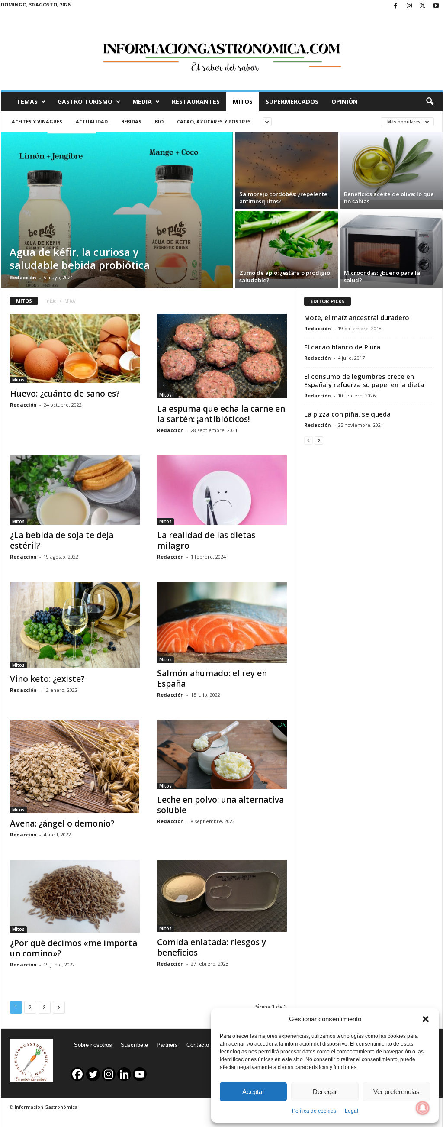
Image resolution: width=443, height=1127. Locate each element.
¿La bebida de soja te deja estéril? (61, 540)
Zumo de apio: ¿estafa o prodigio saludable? (284, 276)
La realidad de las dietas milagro (206, 540)
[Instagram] (409, 6)
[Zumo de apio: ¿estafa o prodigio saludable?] (286, 245)
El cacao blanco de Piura (342, 346)
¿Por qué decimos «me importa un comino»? (73, 948)
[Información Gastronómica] (222, 51)
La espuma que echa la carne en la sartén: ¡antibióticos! (221, 414)
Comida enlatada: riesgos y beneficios (211, 947)
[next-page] (319, 440)
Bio (159, 121)
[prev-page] (308, 440)
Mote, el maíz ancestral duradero (356, 317)
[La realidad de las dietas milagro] (222, 490)
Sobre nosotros (93, 1045)
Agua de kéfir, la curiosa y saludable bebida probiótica (80, 258)
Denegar (325, 1091)
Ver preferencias (396, 1091)
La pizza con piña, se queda (347, 414)
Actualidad (92, 121)
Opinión (344, 101)
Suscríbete (134, 1045)
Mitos (243, 101)
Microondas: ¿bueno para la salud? (382, 276)
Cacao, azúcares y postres (214, 121)
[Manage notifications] (423, 1108)
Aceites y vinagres (37, 121)
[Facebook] (396, 6)
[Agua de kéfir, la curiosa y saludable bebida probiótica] (117, 227)
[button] (425, 1019)
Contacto (197, 1045)
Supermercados (292, 101)
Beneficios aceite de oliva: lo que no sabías (389, 197)
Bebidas (131, 121)
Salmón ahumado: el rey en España (212, 678)
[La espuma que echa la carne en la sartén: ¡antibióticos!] (222, 356)
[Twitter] (422, 6)
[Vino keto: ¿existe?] (75, 625)
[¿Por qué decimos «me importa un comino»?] (75, 896)
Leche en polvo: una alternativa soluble (220, 805)
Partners (167, 1045)
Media (142, 101)
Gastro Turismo (85, 101)
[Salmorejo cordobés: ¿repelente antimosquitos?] (286, 170)
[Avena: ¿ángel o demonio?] (75, 766)
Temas (27, 101)
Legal (351, 1111)
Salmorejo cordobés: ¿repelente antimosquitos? (283, 197)
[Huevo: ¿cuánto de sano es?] (75, 348)
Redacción (23, 277)
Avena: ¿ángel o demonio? (62, 823)
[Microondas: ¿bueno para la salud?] (391, 249)
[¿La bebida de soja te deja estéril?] (75, 490)
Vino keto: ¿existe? (47, 679)
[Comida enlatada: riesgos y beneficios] (222, 896)
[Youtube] (436, 6)
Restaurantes (196, 101)
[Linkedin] (124, 1074)
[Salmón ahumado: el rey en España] (222, 622)
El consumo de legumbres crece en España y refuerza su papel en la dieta (364, 380)
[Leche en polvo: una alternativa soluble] (222, 754)
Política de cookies (314, 1111)
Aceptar (253, 1091)
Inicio (50, 301)
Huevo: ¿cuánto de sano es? (65, 393)
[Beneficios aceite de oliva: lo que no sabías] (391, 166)
